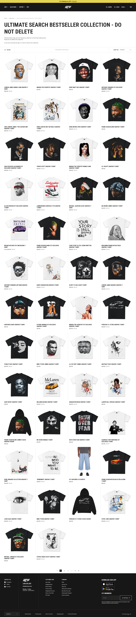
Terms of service (49, 614)
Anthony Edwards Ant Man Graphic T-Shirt (15, 286)
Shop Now (74, 1)
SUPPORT (21, 7)
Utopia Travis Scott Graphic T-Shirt (48, 557)
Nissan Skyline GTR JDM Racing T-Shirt (15, 246)
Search (110, 7)
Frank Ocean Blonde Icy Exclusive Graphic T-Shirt (48, 246)
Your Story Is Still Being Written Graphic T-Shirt (80, 246)
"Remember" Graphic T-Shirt (46, 479)
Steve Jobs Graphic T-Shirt (110, 519)
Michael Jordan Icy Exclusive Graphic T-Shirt (14, 557)
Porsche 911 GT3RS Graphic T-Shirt (113, 324)
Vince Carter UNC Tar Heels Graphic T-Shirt (48, 127)
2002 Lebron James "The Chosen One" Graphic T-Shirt (16, 127)
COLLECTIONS (13, 7)
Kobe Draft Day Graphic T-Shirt (79, 87)
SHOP (5, 7)
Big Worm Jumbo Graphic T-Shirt (112, 206)
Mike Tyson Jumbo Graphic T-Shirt (48, 364)
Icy (128, 614)
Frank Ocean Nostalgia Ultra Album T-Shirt (113, 480)
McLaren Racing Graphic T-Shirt (47, 402)
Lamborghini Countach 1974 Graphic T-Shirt (48, 207)
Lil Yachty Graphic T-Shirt (110, 166)
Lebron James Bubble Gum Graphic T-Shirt (16, 88)
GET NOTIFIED (125, 598)
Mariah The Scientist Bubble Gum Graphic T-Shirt (80, 167)
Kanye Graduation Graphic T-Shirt (48, 285)
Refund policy (28, 614)
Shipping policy (60, 614)
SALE (28, 7)
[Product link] (19, 73)
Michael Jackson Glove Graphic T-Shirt (80, 207)
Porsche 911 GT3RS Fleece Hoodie (80, 519)
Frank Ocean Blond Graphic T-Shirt (113, 127)
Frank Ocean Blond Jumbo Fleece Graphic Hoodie (15, 440)
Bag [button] (131, 7)
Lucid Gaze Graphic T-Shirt (13, 519)
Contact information (72, 614)
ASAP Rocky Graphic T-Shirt (13, 402)
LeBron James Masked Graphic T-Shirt (112, 286)
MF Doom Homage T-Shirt (45, 440)
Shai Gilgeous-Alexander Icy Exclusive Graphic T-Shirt (13, 167)
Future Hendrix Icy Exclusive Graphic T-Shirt (46, 325)
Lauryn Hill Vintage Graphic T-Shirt (113, 402)
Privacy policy (38, 614)
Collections (11, 18)
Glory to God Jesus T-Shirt (78, 285)
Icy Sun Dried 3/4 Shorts (77, 479)
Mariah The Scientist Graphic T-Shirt (49, 87)
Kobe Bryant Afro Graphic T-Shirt (80, 127)
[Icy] (68, 7)
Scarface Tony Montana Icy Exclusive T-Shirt (111, 440)
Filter (8, 50)
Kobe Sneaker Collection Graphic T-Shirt (16, 480)
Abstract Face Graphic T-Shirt (111, 364)
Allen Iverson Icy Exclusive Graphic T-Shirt (16, 207)
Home (5, 18)
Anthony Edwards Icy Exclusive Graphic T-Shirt (112, 88)
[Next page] (79, 571)
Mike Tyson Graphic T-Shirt (45, 519)
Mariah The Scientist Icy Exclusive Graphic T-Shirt (80, 325)
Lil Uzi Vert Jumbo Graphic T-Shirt (80, 364)
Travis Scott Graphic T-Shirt (46, 166)
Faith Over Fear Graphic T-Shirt (79, 440)
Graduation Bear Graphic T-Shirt (79, 402)
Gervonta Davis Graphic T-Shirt (14, 324)
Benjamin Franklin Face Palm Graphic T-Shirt (111, 246)
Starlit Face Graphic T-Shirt (13, 364)
